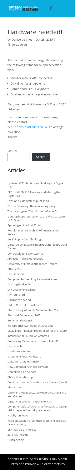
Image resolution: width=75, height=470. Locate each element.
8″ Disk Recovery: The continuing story (31, 206)
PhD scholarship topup (22, 377)
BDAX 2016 (14, 269)
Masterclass (15, 387)
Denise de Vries (21, 39)
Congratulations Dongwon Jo (25, 253)
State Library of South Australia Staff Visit (33, 310)
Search (12, 151)
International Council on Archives (28, 336)
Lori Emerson (16, 274)
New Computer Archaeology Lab (28, 367)
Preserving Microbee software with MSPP (34, 341)
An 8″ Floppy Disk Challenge (25, 239)
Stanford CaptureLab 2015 (24, 315)
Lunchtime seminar (19, 351)
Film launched (16, 294)
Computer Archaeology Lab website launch (34, 279)
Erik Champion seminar (22, 289)
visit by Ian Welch (18, 415)
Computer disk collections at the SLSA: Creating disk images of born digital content (37, 408)
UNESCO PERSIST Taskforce (25, 305)
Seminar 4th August (20, 320)
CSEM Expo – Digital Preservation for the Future (37, 330)
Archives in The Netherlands (25, 258)
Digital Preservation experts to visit (29, 401)
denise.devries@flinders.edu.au (28, 127)
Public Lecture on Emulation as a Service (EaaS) (37, 382)
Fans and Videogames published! (29, 201)
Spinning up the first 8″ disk (25, 225)
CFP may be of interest (22, 429)
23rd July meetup (18, 434)
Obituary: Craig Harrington (24, 361)
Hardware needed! (19, 300)
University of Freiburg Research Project (32, 264)
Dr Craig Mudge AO (19, 284)
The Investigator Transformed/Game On (33, 211)
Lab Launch (15, 346)
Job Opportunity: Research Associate (31, 326)
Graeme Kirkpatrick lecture (24, 356)
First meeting (16, 440)
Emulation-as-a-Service (22, 372)
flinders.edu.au (17, 44)
